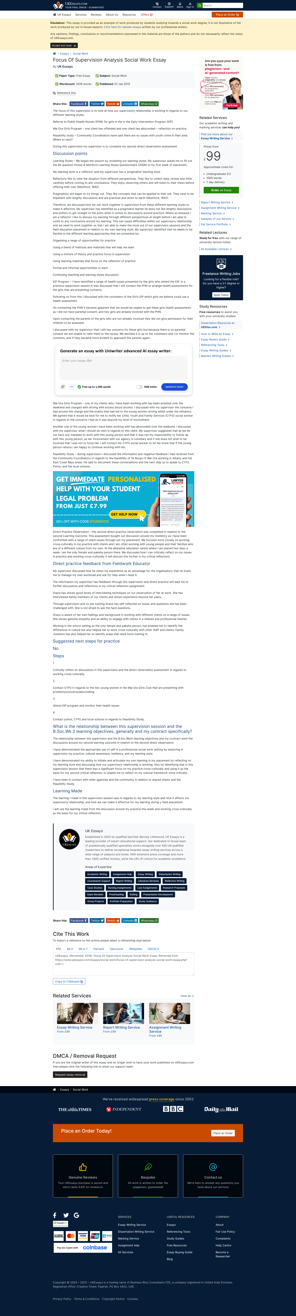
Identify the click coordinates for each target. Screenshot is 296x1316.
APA (58, 949)
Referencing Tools (213, 345)
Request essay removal (70, 1074)
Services (80, 14)
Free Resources (177, 1245)
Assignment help (128, 1245)
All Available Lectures (215, 249)
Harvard (98, 949)
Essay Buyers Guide (214, 339)
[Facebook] (56, 1215)
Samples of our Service (216, 218)
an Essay (221, 190)
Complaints (223, 1238)
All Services (125, 1252)
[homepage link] (54, 53)
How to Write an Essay (216, 334)
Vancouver (116, 949)
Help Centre (223, 1245)
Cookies (132, 1299)
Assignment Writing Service (219, 207)
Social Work (80, 53)
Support (169, 6)
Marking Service (212, 213)
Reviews (96, 14)
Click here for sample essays (122, 27)
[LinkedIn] (66, 1215)
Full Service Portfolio (215, 224)
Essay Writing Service (132, 1224)
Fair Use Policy (225, 1231)
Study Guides (175, 1238)
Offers (145, 14)
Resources (129, 14)
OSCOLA (153, 949)
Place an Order (226, 14)
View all (186, 996)
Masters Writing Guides (216, 356)
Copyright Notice (113, 1299)
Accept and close (62, 45)
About (220, 1224)
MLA (70, 949)
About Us (112, 14)
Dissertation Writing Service (136, 1231)
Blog (170, 1259)
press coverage (161, 1099)
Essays (64, 53)
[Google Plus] (76, 1215)
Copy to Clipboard (67, 981)
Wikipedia (135, 949)
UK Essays (64, 14)
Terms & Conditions (86, 1299)
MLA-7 (83, 949)
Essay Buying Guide (179, 1252)
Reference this (66, 93)
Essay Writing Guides (215, 350)
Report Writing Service (216, 202)
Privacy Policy (62, 1299)
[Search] (200, 5)
